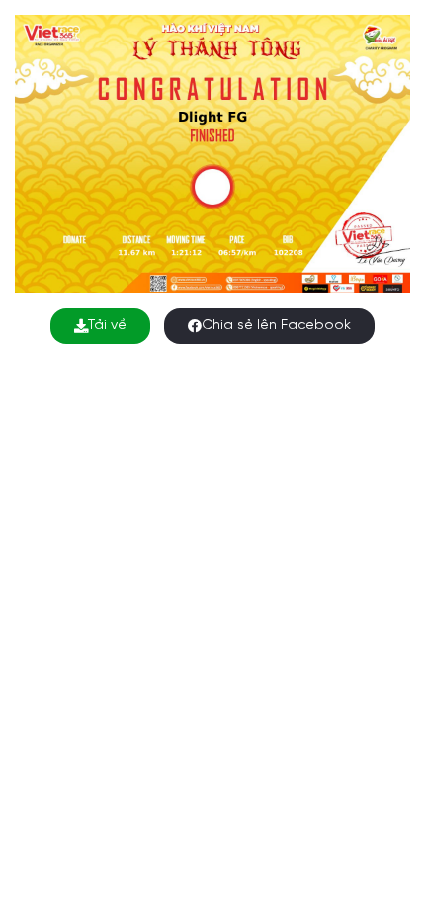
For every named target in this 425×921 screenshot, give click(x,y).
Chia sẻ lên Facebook (276, 325)
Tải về (107, 325)
